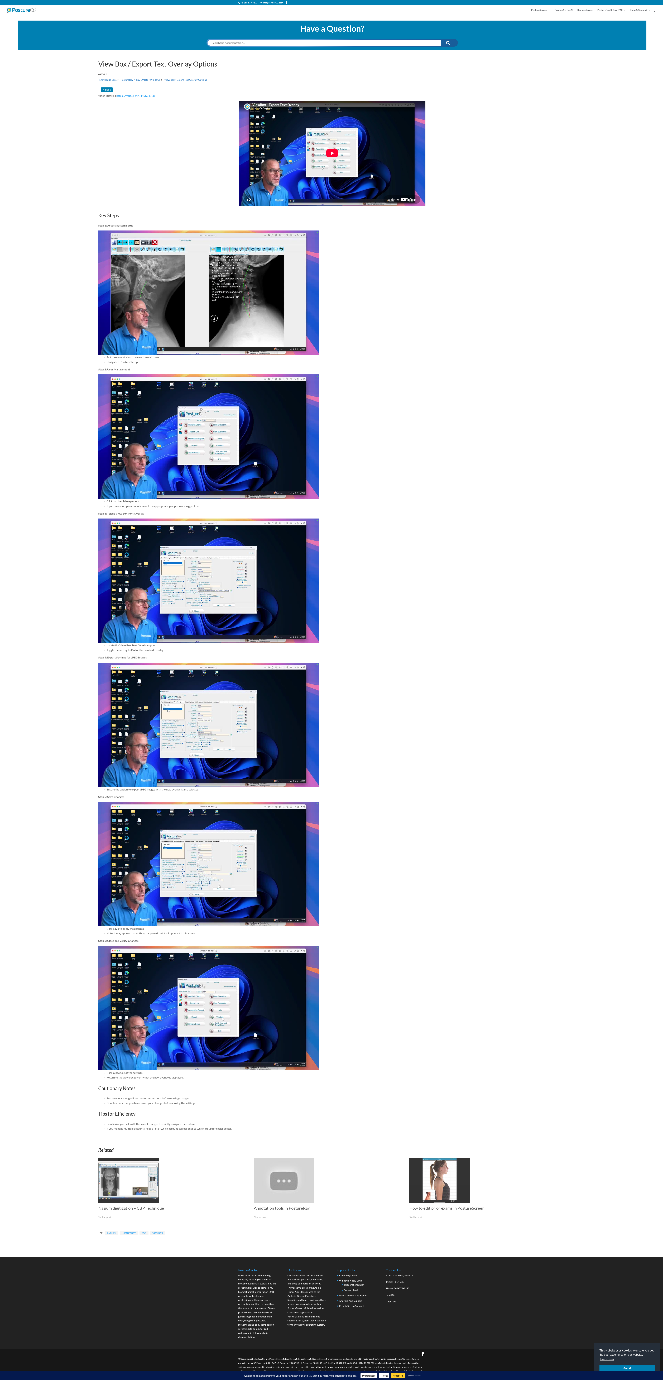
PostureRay (129, 1232)
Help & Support (638, 10)
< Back (107, 89)
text (144, 1232)
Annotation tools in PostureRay (282, 1208)
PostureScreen (539, 10)
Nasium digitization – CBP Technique (131, 1208)
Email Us (390, 1294)
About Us (391, 1301)
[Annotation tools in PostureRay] (330, 1180)
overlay (111, 1232)
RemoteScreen (585, 10)
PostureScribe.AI (564, 10)
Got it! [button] (627, 1368)
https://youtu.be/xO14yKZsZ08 (135, 95)
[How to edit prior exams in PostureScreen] (485, 1180)
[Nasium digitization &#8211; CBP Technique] (174, 1180)
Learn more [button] (607, 1359)
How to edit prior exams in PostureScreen (446, 1208)
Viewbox (157, 1232)
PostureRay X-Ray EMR (610, 10)
